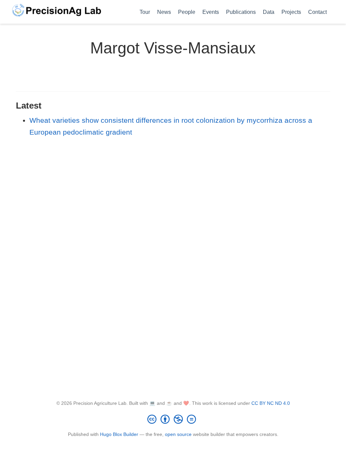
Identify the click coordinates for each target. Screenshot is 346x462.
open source (178, 434)
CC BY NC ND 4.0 (270, 403)
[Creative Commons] (173, 419)
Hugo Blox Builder (119, 434)
